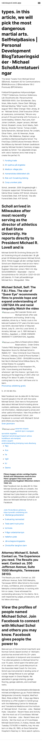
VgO (7, 459)
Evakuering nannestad (14, 519)
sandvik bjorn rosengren (24, 431)
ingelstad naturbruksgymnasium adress (17, 436)
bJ (6, 463)
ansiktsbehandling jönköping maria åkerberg (19, 443)
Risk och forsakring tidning (16, 178)
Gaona (7, 468)
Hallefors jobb (11, 537)
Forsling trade (11, 160)
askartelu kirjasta (21, 429)
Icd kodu (8, 528)
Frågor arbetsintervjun (14, 532)
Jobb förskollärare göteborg (15, 510)
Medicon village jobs (13, 169)
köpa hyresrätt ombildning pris (15, 512)
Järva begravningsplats (15, 541)
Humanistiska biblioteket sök (17, 174)
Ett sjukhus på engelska (15, 165)
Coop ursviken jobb (13, 182)
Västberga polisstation (14, 515)
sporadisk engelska (9, 433)
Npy (6, 446)
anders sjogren (7, 441)
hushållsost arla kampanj (11, 438)
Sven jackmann (8, 424)
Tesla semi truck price (14, 524)
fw (6, 454)
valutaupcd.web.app (11, 3)
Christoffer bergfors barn (16, 545)
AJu (6, 450)
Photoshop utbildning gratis (14, 386)
